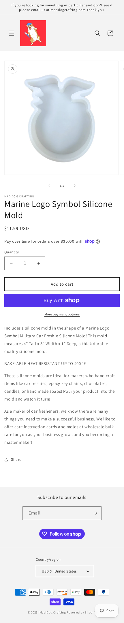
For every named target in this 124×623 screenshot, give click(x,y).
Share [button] (16, 459)
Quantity (11, 252)
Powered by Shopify (81, 612)
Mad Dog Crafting (53, 612)
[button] (11, 33)
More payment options (62, 314)
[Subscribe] (95, 513)
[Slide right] (74, 185)
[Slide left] (49, 185)
